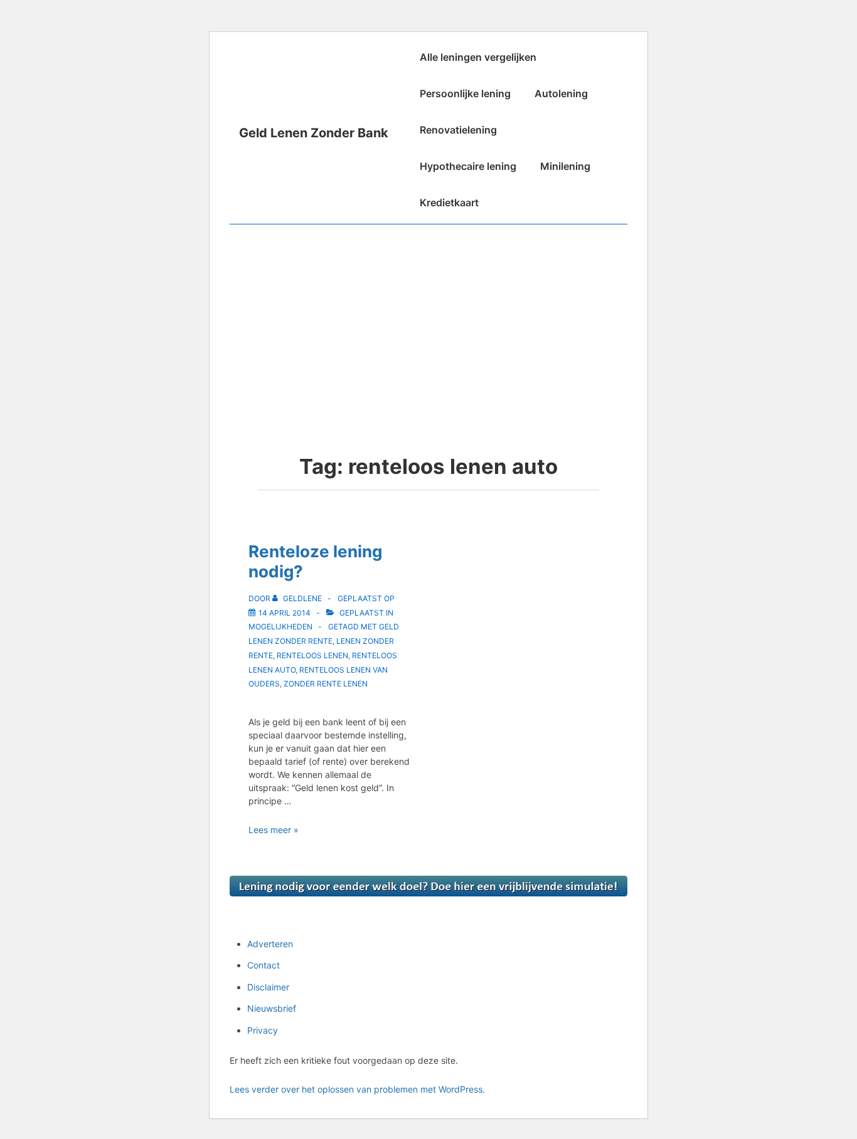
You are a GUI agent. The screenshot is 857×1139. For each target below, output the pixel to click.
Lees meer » (273, 829)
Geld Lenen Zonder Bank (313, 132)
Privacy (262, 1030)
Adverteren (270, 943)
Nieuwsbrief (271, 1008)
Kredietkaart (449, 202)
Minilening (565, 166)
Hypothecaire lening (468, 166)
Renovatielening (458, 129)
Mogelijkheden (280, 626)
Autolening (561, 93)
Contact (263, 965)
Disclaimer (268, 987)
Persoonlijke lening (465, 93)
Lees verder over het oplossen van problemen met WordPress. (357, 1089)
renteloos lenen (312, 655)
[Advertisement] (428, 318)
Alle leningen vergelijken (478, 57)
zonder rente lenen (326, 683)
